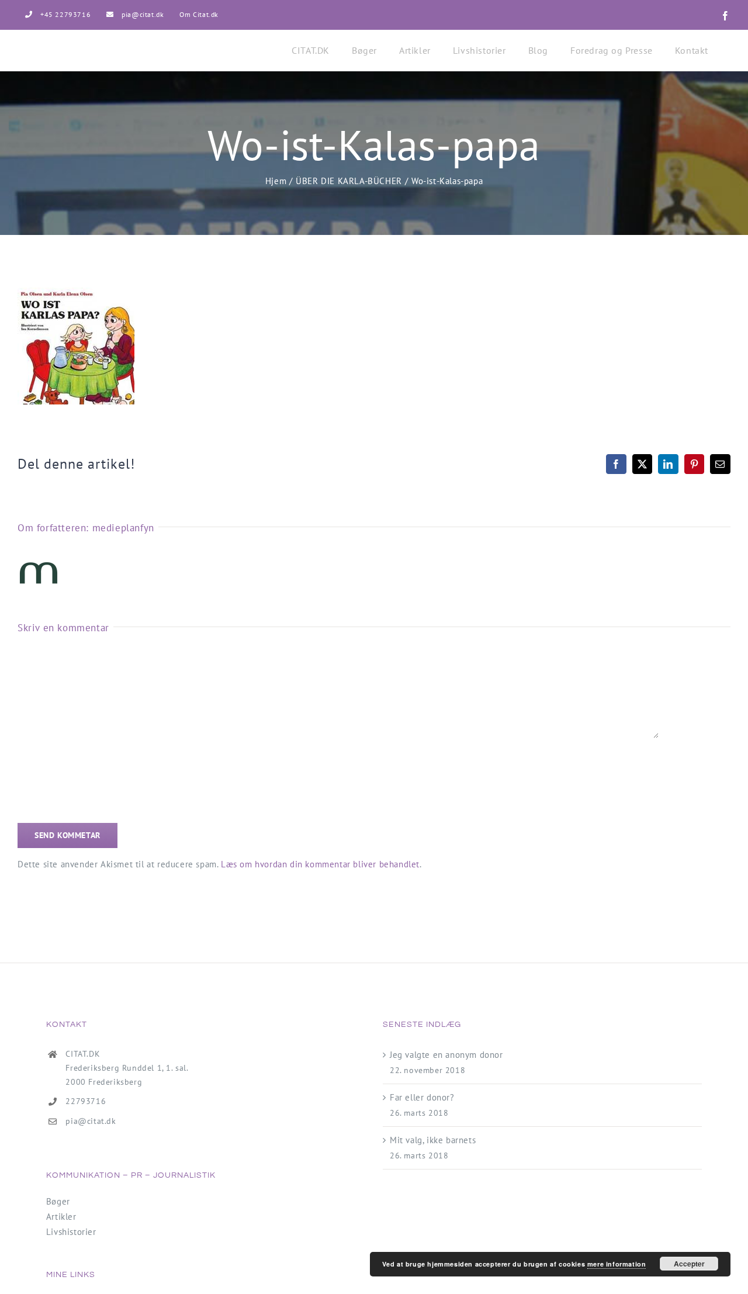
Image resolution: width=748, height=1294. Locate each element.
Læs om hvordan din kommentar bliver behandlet (320, 864)
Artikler (61, 1216)
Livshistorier (71, 1231)
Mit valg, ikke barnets (433, 1140)
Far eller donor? (422, 1097)
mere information (616, 1264)
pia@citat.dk (90, 1121)
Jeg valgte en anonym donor (446, 1054)
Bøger (58, 1201)
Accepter (689, 1263)
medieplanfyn (123, 527)
